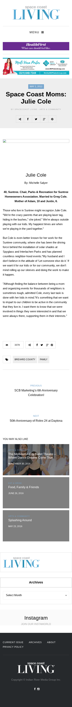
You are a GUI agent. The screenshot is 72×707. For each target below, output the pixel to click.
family (43, 359)
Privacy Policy (13, 647)
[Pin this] (52, 119)
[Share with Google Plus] (44, 119)
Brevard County (25, 359)
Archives (35, 642)
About (51, 642)
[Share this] (28, 119)
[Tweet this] (36, 119)
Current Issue (13, 642)
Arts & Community (50, 109)
